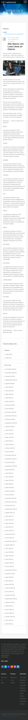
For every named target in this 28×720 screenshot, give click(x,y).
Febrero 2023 (9, 588)
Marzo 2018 (9, 401)
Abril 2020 (8, 484)
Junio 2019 (9, 433)
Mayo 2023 (9, 577)
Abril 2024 (8, 606)
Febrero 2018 (9, 405)
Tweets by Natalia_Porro (10, 344)
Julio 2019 (8, 430)
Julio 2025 (8, 620)
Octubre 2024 (9, 595)
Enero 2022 (9, 566)
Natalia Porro (15, 39)
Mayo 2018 (9, 394)
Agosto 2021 (9, 512)
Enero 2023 (9, 591)
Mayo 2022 (9, 555)
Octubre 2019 (9, 419)
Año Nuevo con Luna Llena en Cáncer (16, 46)
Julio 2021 (8, 516)
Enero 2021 (9, 537)
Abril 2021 (8, 527)
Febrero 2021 (9, 534)
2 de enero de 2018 (13, 37)
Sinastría (22, 704)
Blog (2, 682)
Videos (7, 358)
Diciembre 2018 (10, 369)
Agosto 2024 (9, 602)
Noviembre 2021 (10, 502)
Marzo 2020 (9, 487)
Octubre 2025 (9, 616)
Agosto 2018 (9, 383)
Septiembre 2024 (10, 598)
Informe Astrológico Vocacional (23, 698)
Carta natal (23, 677)
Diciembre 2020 (10, 455)
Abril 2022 (8, 559)
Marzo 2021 (9, 530)
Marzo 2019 (9, 444)
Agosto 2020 (9, 469)
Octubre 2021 (9, 505)
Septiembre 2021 (10, 509)
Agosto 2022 (9, 545)
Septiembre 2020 (10, 466)
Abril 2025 (8, 624)
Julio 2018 (8, 387)
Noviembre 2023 (10, 570)
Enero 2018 (9, 408)
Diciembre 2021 (10, 498)
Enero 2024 (9, 613)
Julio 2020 (8, 473)
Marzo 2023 (9, 584)
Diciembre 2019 (10, 412)
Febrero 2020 (9, 491)
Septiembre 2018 (10, 380)
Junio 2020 (9, 476)
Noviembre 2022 (10, 541)
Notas (12, 41)
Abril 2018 (8, 398)
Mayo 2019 (9, 437)
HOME (5, 32)
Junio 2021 (9, 520)
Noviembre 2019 (10, 415)
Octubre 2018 (9, 376)
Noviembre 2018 (10, 372)
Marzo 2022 (9, 563)
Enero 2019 (9, 451)
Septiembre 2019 (10, 423)
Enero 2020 (9, 494)
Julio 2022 (8, 548)
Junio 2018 (9, 390)
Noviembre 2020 (10, 459)
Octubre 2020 (9, 462)
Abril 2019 (8, 441)
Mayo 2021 (9, 523)
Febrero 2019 (9, 448)
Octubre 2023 (9, 573)
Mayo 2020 (9, 480)
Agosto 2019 (9, 426)
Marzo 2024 (9, 609)
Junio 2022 (9, 552)
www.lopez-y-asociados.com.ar (9, 716)
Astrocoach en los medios (13, 680)
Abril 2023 (8, 581)
